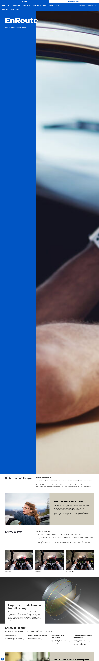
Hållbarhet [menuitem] (51, 5)
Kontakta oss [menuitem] (90, 5)
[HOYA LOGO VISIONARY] (5, 5)
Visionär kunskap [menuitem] (37, 5)
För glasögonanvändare (73, 1)
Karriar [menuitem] (57, 5)
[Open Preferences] (2, 659)
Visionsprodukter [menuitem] (16, 5)
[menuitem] (96, 5)
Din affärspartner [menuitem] (26, 5)
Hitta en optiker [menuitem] (82, 5)
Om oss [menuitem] (44, 5)
